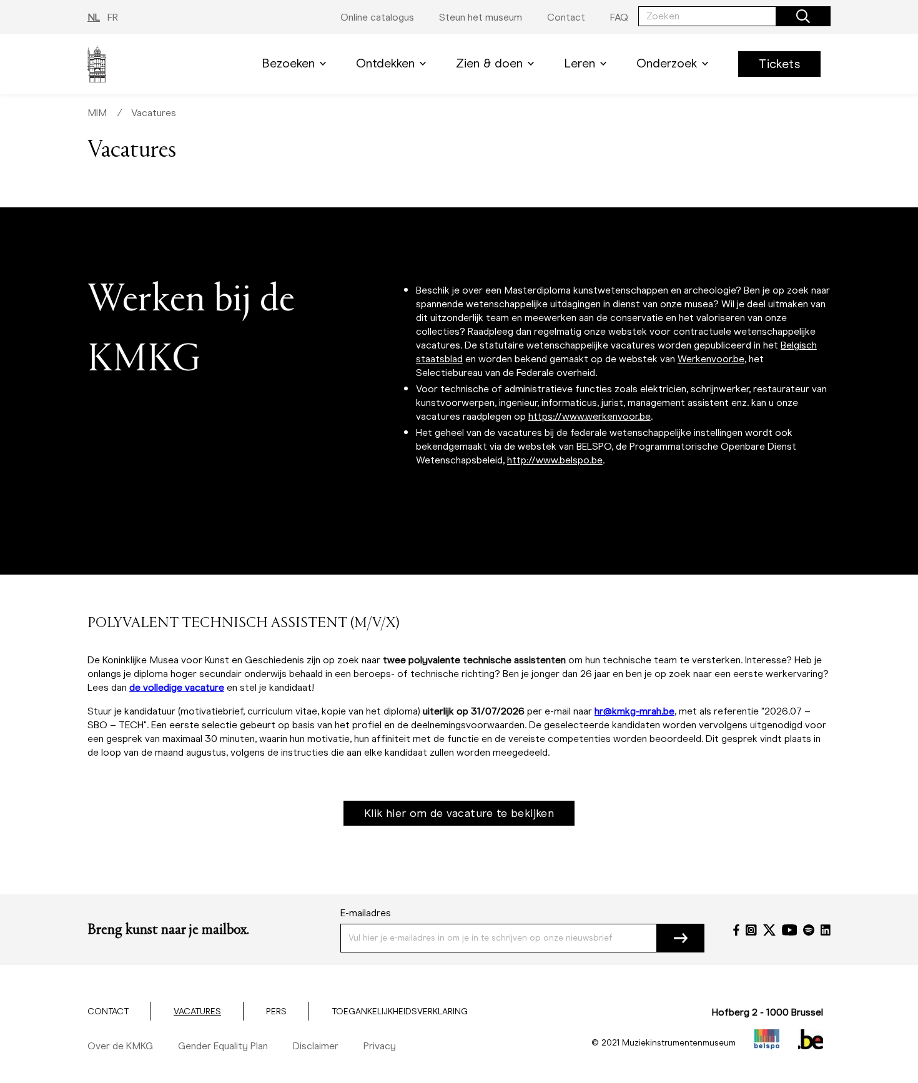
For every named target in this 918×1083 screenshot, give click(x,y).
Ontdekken (385, 63)
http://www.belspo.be (555, 460)
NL (93, 17)
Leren (579, 63)
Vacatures (153, 113)
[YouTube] (789, 930)
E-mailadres (365, 913)
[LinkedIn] (826, 930)
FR (112, 17)
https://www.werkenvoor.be (589, 416)
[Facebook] (736, 930)
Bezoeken (288, 63)
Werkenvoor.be (711, 359)
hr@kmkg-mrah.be (634, 711)
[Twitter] (769, 930)
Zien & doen (489, 63)
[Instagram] (751, 930)
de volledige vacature (176, 687)
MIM (97, 113)
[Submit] (680, 938)
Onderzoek (666, 63)
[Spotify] (808, 930)
